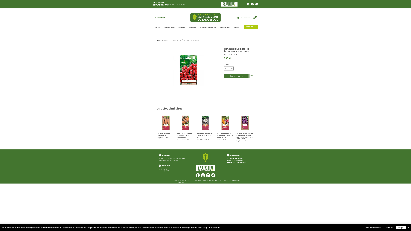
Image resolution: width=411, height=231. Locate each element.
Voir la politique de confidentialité (209, 228)
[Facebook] (198, 175)
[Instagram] (203, 175)
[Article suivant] (256, 122)
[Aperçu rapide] (166, 122)
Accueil (160, 40)
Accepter (401, 228)
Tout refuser (389, 228)
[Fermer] (408, 227)
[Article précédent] (154, 122)
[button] (255, 17)
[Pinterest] (208, 175)
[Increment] (232, 68)
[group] (205, 128)
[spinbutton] (229, 68)
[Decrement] (225, 68)
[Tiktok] (213, 175)
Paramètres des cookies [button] (373, 228)
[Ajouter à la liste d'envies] (251, 76)
